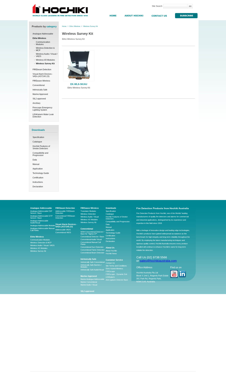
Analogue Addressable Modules (42, 226)
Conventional (87, 229)
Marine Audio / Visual (89, 285)
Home (64, 26)
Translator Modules (88, 211)
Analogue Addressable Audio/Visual (39, 222)
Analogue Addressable (41, 208)
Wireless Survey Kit (45, 63)
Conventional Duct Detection (92, 247)
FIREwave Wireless (90, 208)
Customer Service (114, 260)
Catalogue (37, 142)
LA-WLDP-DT (86, 352)
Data (35, 160)
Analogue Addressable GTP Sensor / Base (41, 217)
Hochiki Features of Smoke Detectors (41, 147)
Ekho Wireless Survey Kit (79, 88)
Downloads (111, 208)
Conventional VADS (63, 232)
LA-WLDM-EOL (87, 340)
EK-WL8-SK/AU (78, 84)
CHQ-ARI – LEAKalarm (90, 346)
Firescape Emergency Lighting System (91, 305)
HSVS (83, 343)
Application (38, 169)
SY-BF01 (84, 360)
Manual (36, 164)
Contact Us (110, 263)
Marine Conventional (89, 282)
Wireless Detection (88, 214)
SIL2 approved (87, 291)
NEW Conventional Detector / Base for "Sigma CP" (92, 233)
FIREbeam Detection (65, 208)
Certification (38, 178)
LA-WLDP (85, 338)
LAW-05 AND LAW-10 (89, 335)
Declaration (38, 186)
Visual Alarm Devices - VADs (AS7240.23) (66, 225)
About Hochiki (111, 251)
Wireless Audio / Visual (90, 217)
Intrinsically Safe (88, 259)
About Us (110, 248)
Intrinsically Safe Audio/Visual (92, 270)
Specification (38, 137)
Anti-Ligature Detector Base (117, 280)
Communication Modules (43, 43)
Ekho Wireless (74, 26)
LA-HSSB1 (85, 357)
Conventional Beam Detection (92, 253)
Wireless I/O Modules (45, 60)
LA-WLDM (85, 332)
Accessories (86, 315)
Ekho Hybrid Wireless (114, 269)
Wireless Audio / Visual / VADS (46, 55)
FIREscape (110, 271)
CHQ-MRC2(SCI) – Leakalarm (93, 363)
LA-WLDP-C (85, 349)
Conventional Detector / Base (92, 237)
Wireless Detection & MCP (45, 49)
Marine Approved (89, 276)
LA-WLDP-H (85, 355)
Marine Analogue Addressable (92, 279)
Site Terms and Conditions (116, 266)
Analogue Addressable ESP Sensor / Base (41, 212)
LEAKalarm (110, 277)
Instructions (38, 182)
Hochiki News (111, 253)
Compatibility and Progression (40, 154)
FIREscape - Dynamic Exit (116, 274)
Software (84, 317)
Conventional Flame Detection (93, 250)
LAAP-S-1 (85, 329)
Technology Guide (41, 173)
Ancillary (85, 298)
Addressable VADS (63, 230)
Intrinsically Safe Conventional (93, 262)
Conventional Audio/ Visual (91, 239)
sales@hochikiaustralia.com (158, 260)
